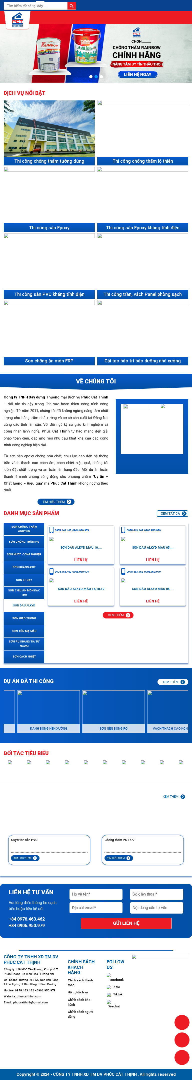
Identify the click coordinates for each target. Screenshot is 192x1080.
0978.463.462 (63, 530)
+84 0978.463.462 (27, 919)
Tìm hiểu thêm (54, 502)
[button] (90, 76)
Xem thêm (116, 615)
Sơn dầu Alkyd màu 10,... (81, 547)
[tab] (24, 529)
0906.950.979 (80, 530)
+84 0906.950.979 (27, 925)
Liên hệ (81, 560)
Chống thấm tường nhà (120, 840)
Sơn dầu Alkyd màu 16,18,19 (81, 589)
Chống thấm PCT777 (26, 840)
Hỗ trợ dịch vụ (78, 992)
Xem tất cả (171, 513)
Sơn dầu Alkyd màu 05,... (153, 547)
